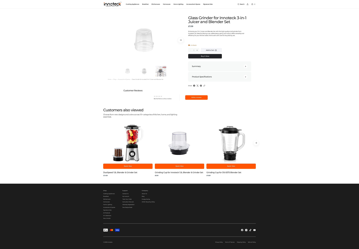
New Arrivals (107, 218)
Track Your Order (127, 199)
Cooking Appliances (109, 193)
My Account (125, 196)
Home (109, 79)
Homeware (106, 202)
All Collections (107, 215)
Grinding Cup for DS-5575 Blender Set (223, 172)
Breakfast (106, 196)
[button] (240, 4)
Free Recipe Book (127, 207)
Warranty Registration (128, 204)
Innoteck (109, 242)
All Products (106, 213)
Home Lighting (107, 204)
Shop (114, 79)
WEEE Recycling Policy (148, 202)
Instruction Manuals (128, 202)
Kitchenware (106, 199)
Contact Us (125, 193)
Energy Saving (146, 199)
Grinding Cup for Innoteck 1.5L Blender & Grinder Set (179, 172)
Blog (143, 196)
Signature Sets (107, 210)
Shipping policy (241, 242)
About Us (144, 193)
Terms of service (230, 242)
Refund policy (252, 242)
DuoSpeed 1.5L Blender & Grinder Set (120, 172)
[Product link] (128, 149)
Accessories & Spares (124, 79)
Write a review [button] (196, 97)
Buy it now (205, 56)
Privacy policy (219, 242)
